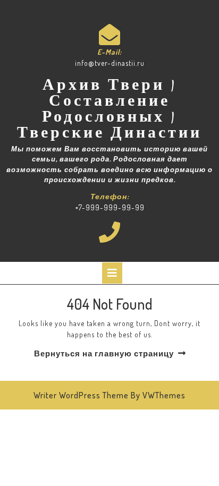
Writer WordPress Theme (81, 395)
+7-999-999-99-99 (110, 207)
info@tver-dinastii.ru (110, 62)
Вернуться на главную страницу (104, 353)
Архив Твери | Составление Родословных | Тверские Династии (109, 110)
